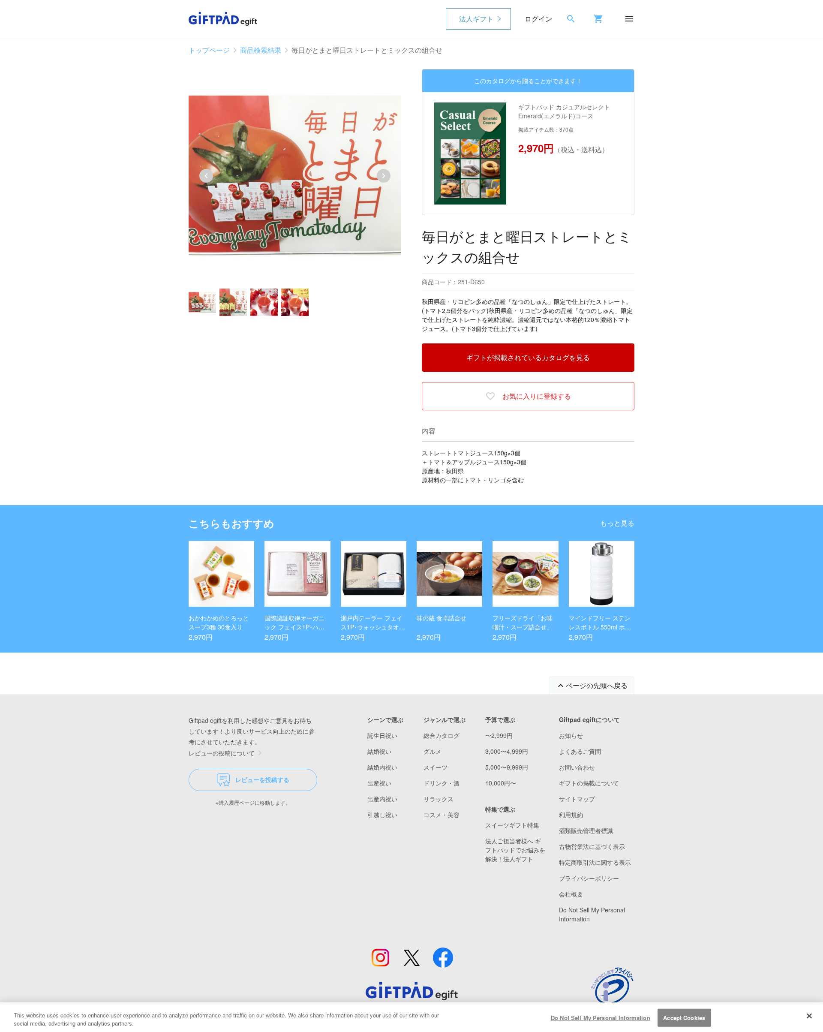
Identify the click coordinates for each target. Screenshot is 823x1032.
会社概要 (571, 894)
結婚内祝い (382, 767)
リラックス (439, 798)
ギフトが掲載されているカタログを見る (528, 357)
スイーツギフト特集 (512, 825)
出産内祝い (382, 798)
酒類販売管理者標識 (586, 830)
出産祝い (379, 783)
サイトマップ (577, 798)
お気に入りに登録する (536, 396)
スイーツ (436, 767)
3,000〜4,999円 (506, 751)
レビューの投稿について (222, 753)
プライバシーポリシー (589, 878)
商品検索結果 (260, 50)
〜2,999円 (499, 735)
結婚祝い (379, 751)
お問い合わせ (577, 767)
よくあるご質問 (580, 751)
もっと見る (617, 523)
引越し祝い (382, 814)
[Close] (809, 1016)
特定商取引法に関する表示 (595, 862)
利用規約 (571, 814)
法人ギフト (476, 19)
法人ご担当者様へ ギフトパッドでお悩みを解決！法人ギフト (515, 849)
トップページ (209, 50)
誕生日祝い (382, 735)
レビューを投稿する (262, 779)
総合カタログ (442, 735)
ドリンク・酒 (442, 783)
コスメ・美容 (442, 814)
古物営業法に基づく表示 (592, 846)
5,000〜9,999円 (506, 767)
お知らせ (571, 735)
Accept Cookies (684, 1018)
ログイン (538, 19)
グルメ (433, 751)
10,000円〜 (500, 783)
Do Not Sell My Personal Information (600, 1018)
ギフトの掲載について (589, 783)
